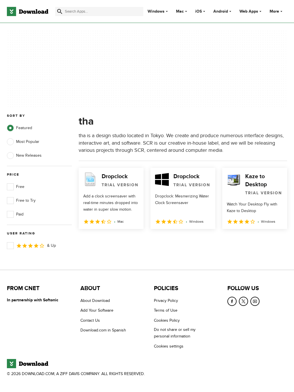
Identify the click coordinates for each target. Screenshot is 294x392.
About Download (95, 300)
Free (20, 186)
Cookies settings (168, 346)
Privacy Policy (166, 300)
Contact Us (90, 320)
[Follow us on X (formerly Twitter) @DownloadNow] (243, 301)
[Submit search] (59, 11)
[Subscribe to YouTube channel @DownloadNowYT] (255, 301)
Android (220, 11)
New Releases (29, 155)
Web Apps (248, 11)
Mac (180, 11)
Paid (20, 214)
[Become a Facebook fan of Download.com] (232, 301)
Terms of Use (165, 310)
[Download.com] (27, 11)
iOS (198, 11)
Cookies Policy (167, 320)
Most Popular (27, 141)
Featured (24, 127)
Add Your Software (96, 310)
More (274, 11)
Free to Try (26, 200)
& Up (51, 245)
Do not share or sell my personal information (175, 333)
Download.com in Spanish (103, 330)
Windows (156, 11)
